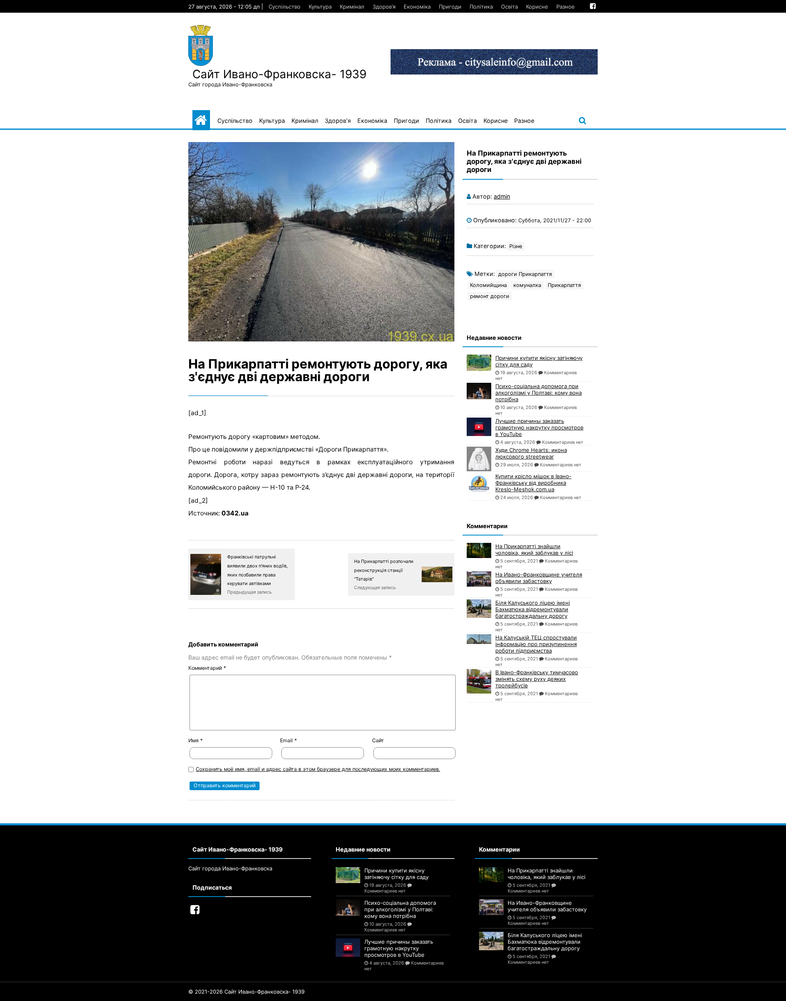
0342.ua (234, 513)
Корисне (537, 6)
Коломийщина (488, 285)
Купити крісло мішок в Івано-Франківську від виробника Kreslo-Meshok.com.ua (533, 483)
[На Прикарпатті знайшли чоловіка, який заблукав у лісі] (479, 550)
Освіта (509, 6)
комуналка (527, 285)
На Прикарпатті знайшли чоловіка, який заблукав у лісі (534, 549)
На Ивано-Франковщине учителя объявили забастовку (538, 577)
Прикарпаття (564, 285)
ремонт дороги (489, 296)
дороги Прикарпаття (525, 274)
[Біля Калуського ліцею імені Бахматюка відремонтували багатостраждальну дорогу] (479, 608)
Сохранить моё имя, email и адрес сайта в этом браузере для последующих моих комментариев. (318, 769)
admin (502, 196)
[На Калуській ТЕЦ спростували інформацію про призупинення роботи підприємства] (479, 639)
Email (288, 740)
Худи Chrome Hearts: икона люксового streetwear (531, 453)
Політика (481, 6)
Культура (320, 6)
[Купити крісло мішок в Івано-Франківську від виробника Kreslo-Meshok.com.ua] (479, 484)
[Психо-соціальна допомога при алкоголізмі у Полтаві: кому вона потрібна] (479, 391)
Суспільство (284, 6)
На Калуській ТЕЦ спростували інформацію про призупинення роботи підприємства (536, 644)
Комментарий (207, 668)
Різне (515, 246)
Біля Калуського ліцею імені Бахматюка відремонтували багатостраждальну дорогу (532, 609)
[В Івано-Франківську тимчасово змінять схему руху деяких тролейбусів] (479, 681)
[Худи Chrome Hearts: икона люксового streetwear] (479, 459)
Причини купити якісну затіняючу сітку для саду (539, 361)
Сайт (378, 740)
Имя (195, 740)
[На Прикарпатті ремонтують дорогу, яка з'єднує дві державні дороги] (321, 241)
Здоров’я (384, 6)
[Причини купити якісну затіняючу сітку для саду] (479, 363)
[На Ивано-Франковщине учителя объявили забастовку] (479, 579)
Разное (565, 6)
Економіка (417, 6)
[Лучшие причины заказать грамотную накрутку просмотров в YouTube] (479, 427)
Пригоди (450, 6)
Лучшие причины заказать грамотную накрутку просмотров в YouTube (539, 427)
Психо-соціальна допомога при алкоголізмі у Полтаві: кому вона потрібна (538, 392)
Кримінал (352, 6)
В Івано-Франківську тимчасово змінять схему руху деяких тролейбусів (536, 679)
